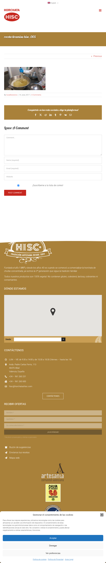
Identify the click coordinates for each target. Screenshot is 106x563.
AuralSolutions (11, 95)
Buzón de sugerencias (20, 447)
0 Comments (36, 95)
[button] (101, 514)
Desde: (8, 339)
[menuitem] (53, 3)
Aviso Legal (69, 559)
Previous (97, 56)
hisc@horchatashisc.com (20, 386)
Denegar (53, 545)
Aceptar (53, 538)
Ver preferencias (53, 553)
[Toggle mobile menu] (100, 10)
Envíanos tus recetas (19, 452)
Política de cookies (40, 559)
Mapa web (14, 458)
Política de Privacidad (55, 559)
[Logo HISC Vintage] (28, 232)
